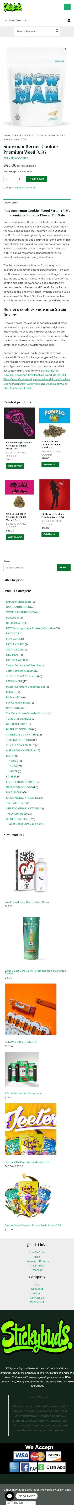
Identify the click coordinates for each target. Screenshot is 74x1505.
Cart (37, 1284)
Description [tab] (10, 202)
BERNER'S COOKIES (23, 135)
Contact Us (37, 1297)
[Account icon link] (69, 20)
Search (7, 561)
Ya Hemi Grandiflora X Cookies (51, 379)
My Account (37, 1302)
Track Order (37, 1265)
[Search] (57, 31)
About (37, 1293)
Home (6, 135)
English (18, 1502)
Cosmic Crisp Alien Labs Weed (21, 383)
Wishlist (37, 1270)
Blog (37, 1256)
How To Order (37, 1252)
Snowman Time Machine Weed (33, 375)
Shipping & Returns (37, 1261)
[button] (65, 49)
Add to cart (37, 179)
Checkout (37, 1289)
